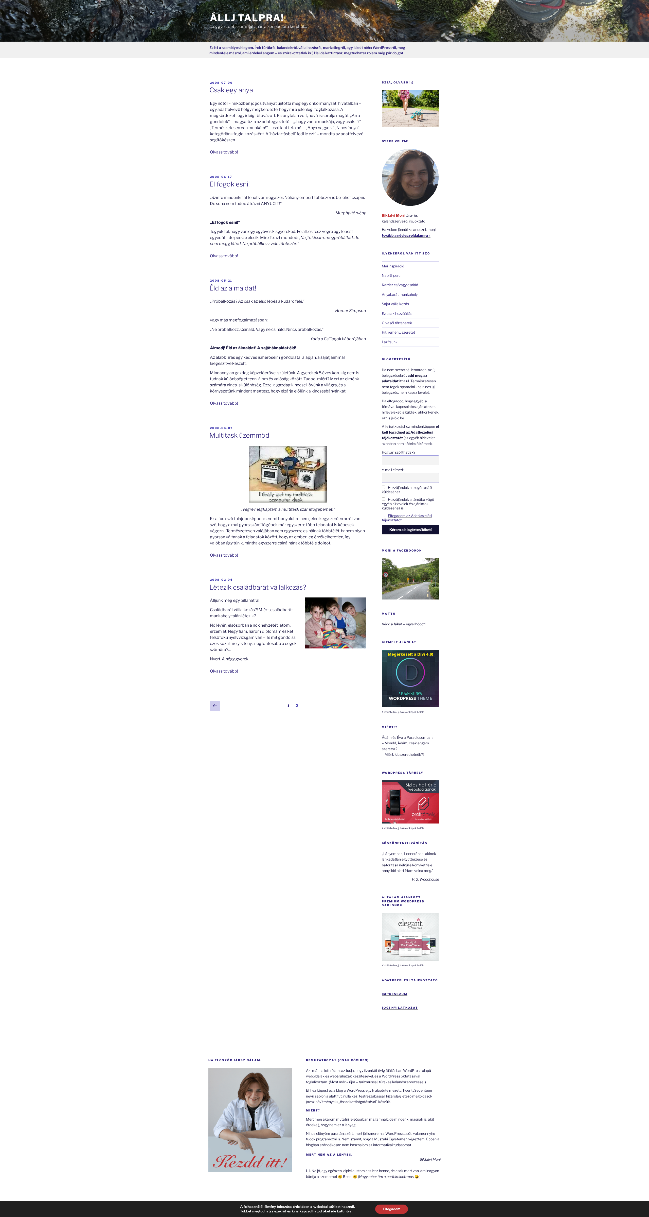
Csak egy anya (231, 90)
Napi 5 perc (391, 275)
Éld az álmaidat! (232, 288)
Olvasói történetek (397, 323)
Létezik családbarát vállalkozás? (257, 587)
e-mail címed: (393, 470)
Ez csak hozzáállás (397, 313)
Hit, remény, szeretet (398, 332)
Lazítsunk (390, 342)
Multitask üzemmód (239, 435)
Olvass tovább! (224, 152)
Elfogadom (391, 1209)
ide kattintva (341, 1211)
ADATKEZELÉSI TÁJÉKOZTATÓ (410, 980)
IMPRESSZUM (394, 994)
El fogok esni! (229, 184)
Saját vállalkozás (395, 304)
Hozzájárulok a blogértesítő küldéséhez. (407, 489)
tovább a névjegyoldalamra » (406, 235)
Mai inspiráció (393, 266)
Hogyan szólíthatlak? (398, 452)
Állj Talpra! (247, 17)
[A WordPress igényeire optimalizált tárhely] (410, 822)
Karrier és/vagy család (400, 285)
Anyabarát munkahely (400, 294)
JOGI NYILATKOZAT (400, 1007)
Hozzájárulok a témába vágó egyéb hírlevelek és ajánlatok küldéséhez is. (408, 503)
